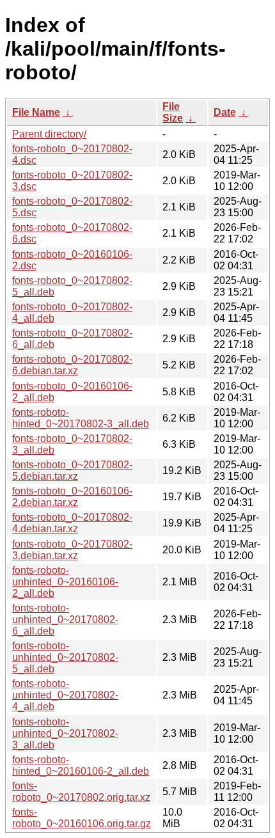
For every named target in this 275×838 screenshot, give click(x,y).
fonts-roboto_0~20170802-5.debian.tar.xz (72, 470)
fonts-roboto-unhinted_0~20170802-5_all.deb (65, 657)
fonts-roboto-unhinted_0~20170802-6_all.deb (65, 619)
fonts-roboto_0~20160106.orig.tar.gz (81, 818)
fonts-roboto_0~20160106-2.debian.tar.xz (72, 497)
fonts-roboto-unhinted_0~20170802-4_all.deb (65, 695)
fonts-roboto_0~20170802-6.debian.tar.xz (72, 365)
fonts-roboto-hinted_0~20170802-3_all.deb (80, 418)
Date (225, 112)
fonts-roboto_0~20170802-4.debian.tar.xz (72, 523)
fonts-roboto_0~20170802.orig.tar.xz (81, 791)
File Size (172, 112)
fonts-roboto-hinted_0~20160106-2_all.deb (80, 765)
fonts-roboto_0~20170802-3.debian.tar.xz (72, 550)
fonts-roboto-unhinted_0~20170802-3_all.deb (65, 733)
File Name (36, 112)
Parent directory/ (49, 134)
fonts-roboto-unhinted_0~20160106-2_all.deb (65, 582)
